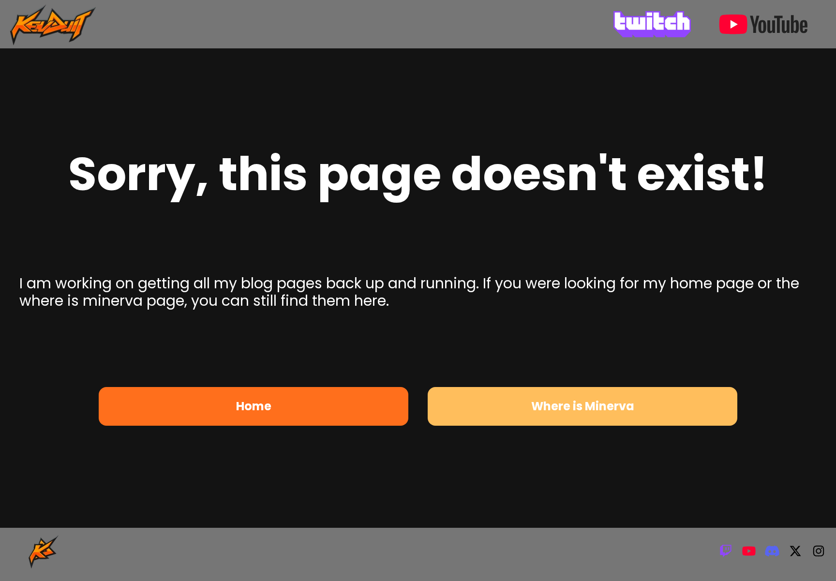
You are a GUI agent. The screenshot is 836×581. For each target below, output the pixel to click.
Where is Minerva (582, 406)
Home (253, 406)
